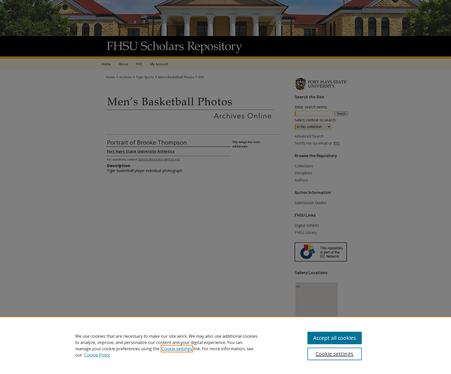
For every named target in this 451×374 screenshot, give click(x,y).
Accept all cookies (334, 337)
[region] (225, 345)
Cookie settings (177, 349)
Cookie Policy (97, 355)
